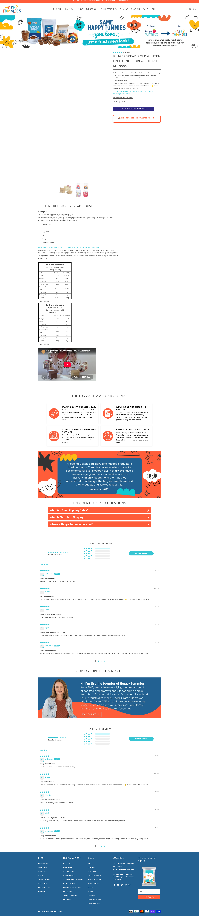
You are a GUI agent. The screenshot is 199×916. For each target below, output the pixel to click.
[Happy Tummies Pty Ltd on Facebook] (114, 885)
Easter (90, 891)
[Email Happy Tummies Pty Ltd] (129, 885)
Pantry (40, 875)
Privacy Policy (68, 891)
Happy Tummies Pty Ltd (53, 911)
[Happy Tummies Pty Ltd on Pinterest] (121, 885)
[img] (44, 571)
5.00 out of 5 (63, 552)
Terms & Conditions (70, 896)
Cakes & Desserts (94, 875)
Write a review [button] (141, 553)
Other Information (94, 900)
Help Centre (67, 867)
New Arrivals (42, 871)
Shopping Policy (68, 875)
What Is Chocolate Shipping (66, 517)
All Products (42, 867)
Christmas (91, 896)
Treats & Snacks (44, 879)
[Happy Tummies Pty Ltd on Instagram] (125, 885)
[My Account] (186, 9)
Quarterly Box (43, 863)
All (89, 863)
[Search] (190, 9)
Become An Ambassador (72, 887)
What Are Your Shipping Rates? (69, 510)
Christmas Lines (44, 887)
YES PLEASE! (149, 897)
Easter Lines (42, 883)
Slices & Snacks (93, 883)
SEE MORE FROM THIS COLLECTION (123, 98)
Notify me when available (134, 109)
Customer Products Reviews (73, 879)
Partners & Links (69, 883)
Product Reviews (94, 904)
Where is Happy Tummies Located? (71, 524)
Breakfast (91, 867)
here (128, 94)
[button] (70, 9)
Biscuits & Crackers (95, 879)
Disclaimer (67, 900)
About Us (66, 863)
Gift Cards (42, 891)
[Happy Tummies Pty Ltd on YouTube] (118, 885)
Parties (90, 887)
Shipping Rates (68, 871)
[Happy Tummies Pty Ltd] (11, 9)
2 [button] (98, 661)
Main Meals (92, 871)
